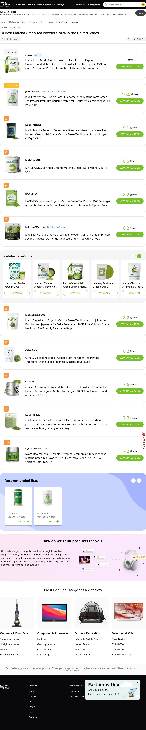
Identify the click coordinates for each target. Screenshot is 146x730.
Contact (32, 696)
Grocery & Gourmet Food (32, 22)
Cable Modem (44, 649)
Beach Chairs (82, 649)
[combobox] (124, 4)
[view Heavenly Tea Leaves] (105, 271)
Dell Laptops (44, 654)
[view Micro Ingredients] (12, 321)
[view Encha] (12, 64)
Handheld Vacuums (10, 654)
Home (2, 22)
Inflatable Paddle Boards (88, 639)
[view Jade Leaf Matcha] (12, 97)
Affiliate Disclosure (11, 39)
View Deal (17, 293)
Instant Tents (82, 644)
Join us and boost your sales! (103, 694)
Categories (94, 4)
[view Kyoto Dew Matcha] (12, 454)
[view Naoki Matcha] (12, 131)
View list (22, 521)
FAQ (31, 701)
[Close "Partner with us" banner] (138, 682)
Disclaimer (34, 717)
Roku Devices (119, 639)
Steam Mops (7, 649)
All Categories (13, 22)
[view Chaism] (12, 387)
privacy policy (122, 14)
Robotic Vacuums (9, 639)
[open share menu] (128, 39)
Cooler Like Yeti (83, 654)
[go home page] (5, 4)
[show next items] (139, 256)
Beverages (48, 22)
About (31, 691)
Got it (141, 13)
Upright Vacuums (9, 644)
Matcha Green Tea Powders (67, 22)
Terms (32, 712)
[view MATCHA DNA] (12, 164)
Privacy (32, 706)
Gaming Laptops (46, 644)
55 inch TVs (118, 644)
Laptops (41, 639)
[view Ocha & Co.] (12, 354)
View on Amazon (130, 66)
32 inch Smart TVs (121, 654)
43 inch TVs (118, 649)
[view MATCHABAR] (17, 271)
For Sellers (76, 691)
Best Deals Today (79, 696)
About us (80, 4)
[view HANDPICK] (12, 198)
